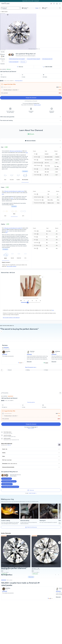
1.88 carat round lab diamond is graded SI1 (13, 228)
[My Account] (54, 3)
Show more (29, 361)
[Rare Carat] (5, 4)
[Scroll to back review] (55, 574)
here (27, 152)
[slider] (30, 301)
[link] (31, 97)
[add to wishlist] (7, 14)
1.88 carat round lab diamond (16, 151)
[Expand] (41, 277)
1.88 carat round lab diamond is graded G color (14, 191)
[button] (18, 89)
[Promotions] (51, 3)
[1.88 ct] (30, 302)
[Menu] (59, 3)
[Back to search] (2, 370)
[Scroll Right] (59, 542)
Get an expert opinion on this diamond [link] (11, 317)
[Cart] (56, 3)
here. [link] (53, 310)
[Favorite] (60, 393)
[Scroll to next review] (58, 574)
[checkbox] (2, 84)
